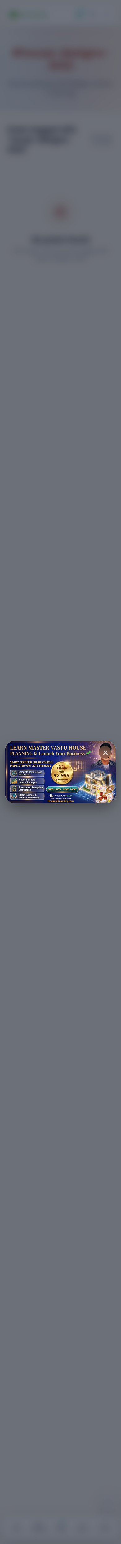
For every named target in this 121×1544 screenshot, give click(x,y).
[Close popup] (105, 752)
